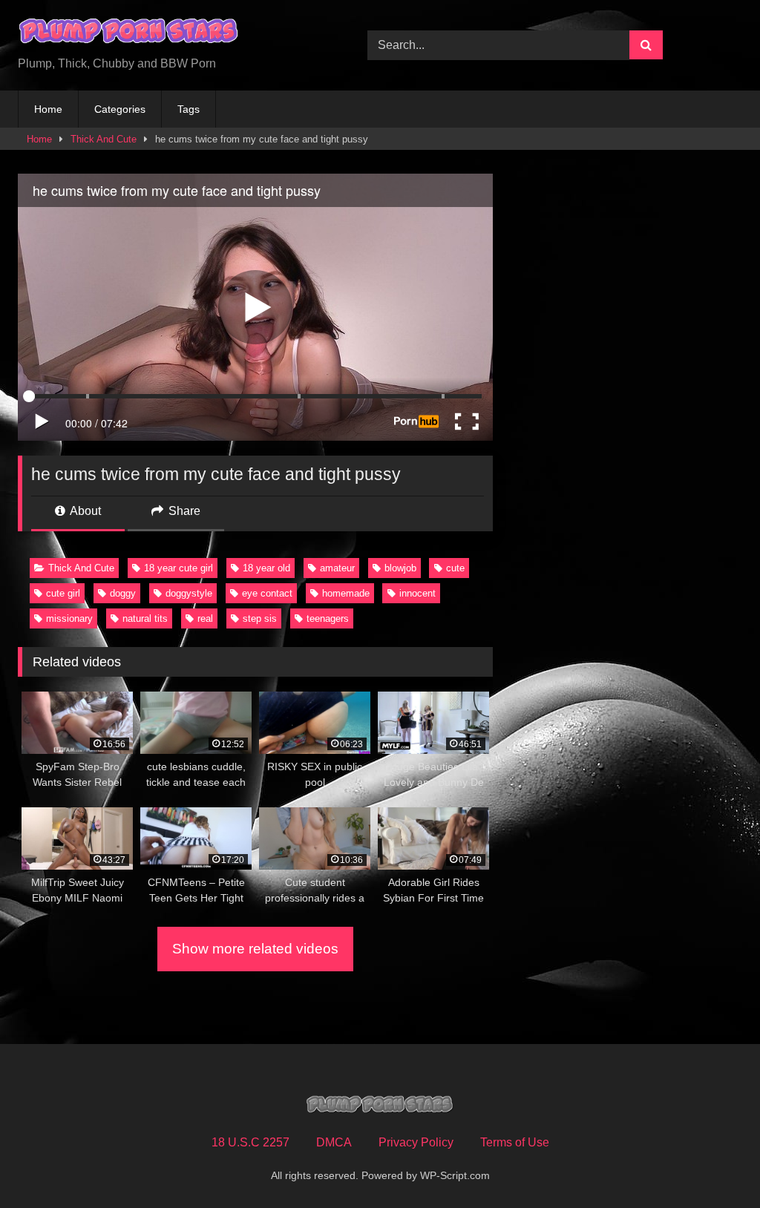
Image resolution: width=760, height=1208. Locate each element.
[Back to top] (714, 1163)
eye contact (267, 593)
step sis (260, 618)
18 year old (266, 568)
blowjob (400, 568)
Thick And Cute (104, 139)
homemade (346, 593)
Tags (188, 109)
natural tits (145, 618)
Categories (119, 109)
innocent (417, 593)
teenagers (328, 618)
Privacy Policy (416, 1142)
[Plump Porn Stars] (169, 33)
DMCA (334, 1142)
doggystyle (189, 593)
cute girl (63, 593)
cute (455, 568)
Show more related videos (255, 948)
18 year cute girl (178, 568)
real (205, 618)
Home (48, 109)
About (84, 511)
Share (183, 511)
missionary (69, 618)
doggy (123, 593)
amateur (337, 568)
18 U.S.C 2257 (250, 1142)
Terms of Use (514, 1142)
